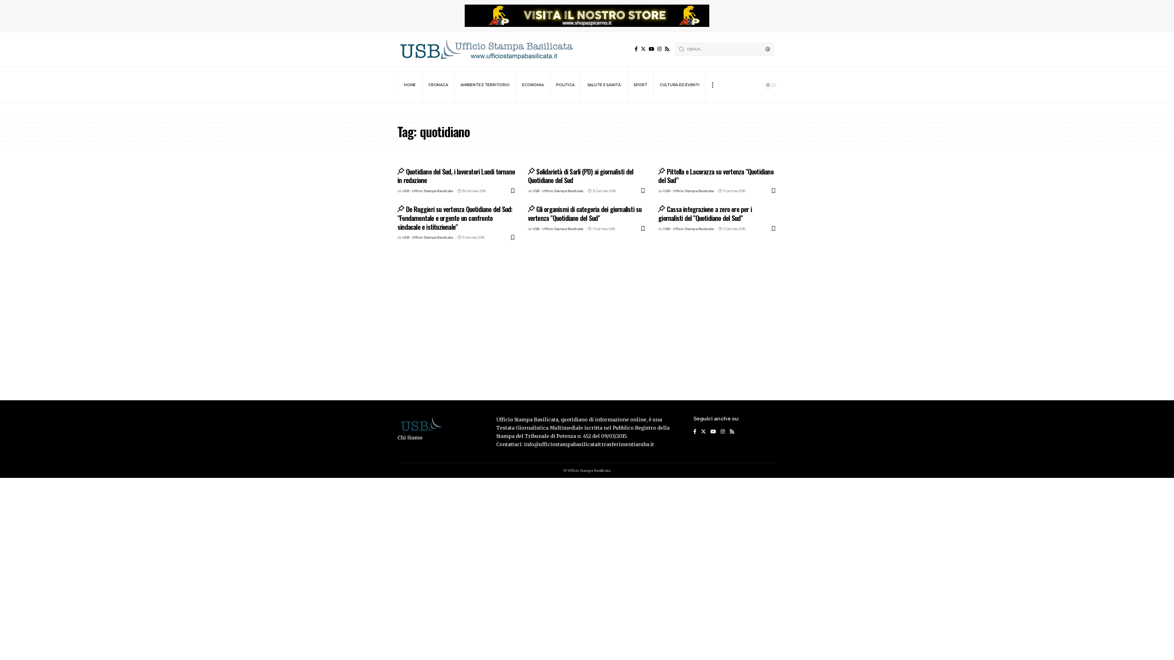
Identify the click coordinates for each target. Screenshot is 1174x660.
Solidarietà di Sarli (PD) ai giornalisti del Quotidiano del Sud (580, 176)
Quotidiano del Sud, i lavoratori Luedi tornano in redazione (456, 176)
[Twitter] (643, 49)
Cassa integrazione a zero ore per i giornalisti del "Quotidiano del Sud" (705, 213)
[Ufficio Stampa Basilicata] (486, 49)
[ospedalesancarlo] (587, 107)
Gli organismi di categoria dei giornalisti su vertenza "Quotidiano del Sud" (585, 213)
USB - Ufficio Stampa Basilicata (427, 191)
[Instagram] (659, 49)
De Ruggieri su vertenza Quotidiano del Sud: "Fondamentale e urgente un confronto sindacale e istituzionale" (454, 217)
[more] (712, 85)
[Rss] (667, 49)
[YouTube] (651, 49)
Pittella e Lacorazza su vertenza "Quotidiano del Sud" (715, 176)
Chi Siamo (410, 438)
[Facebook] (636, 49)
